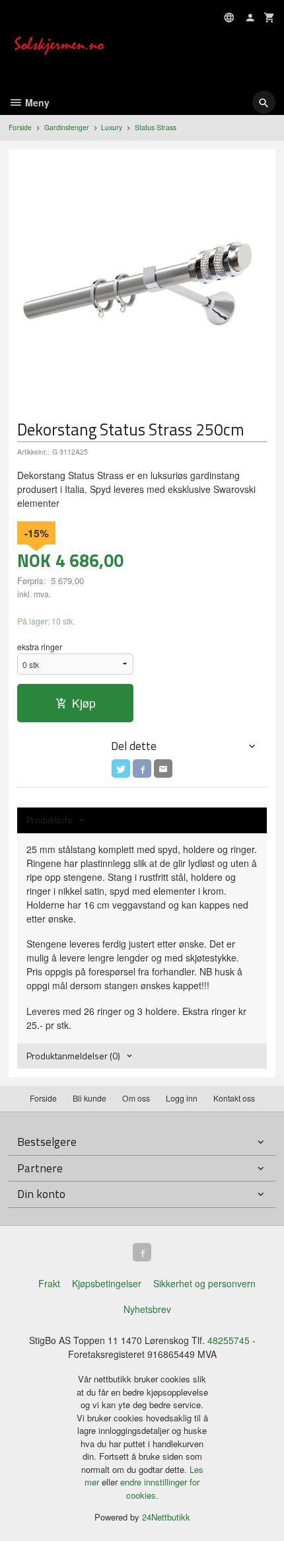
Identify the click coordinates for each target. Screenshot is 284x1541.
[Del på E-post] (163, 768)
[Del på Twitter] (121, 768)
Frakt (49, 1283)
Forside (20, 127)
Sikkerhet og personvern (204, 1283)
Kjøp (84, 703)
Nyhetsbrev (147, 1309)
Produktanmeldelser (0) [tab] (73, 1056)
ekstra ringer (39, 646)
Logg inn (181, 1098)
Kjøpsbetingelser (106, 1283)
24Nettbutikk (166, 1517)
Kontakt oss (234, 1098)
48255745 (228, 1340)
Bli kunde (89, 1098)
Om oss (136, 1098)
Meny (36, 102)
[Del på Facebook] (142, 768)
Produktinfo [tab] (49, 820)
